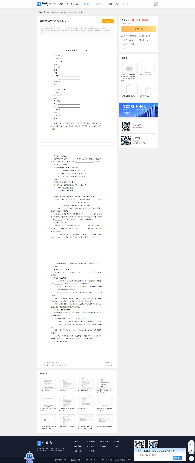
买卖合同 (64, 12)
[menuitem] (55, 4)
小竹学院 (97, 4)
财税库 (76, 4)
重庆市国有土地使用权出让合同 (57, 365)
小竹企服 (108, 4)
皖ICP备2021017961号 (62, 460)
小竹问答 (69, 4)
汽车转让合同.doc (145, 75)
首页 (55, 4)
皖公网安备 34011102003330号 (83, 460)
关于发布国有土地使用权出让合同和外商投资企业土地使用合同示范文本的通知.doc (129, 78)
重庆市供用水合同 (53, 362)
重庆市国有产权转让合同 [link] (77, 12)
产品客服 (191, 452)
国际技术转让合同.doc (147, 96)
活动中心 (191, 445)
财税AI (61, 4)
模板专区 (86, 4)
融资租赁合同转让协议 (128, 96)
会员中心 (128, 4)
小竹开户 (117, 4)
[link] (48, 12)
